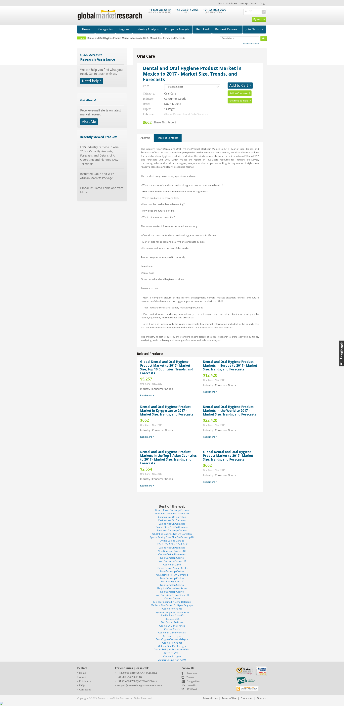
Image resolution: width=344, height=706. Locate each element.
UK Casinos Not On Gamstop (172, 574)
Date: (146, 103)
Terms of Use (229, 698)
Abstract (145, 137)
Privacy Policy (210, 698)
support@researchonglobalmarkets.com (139, 685)
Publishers (231, 3)
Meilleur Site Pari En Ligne (172, 646)
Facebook (192, 673)
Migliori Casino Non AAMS (172, 660)
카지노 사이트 (172, 618)
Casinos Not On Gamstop (172, 517)
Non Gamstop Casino (172, 557)
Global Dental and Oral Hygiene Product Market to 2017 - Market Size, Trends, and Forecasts (228, 455)
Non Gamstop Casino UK (172, 561)
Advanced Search (251, 43)
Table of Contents (168, 137)
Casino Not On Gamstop (172, 523)
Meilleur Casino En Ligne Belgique (172, 602)
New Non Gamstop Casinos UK (172, 513)
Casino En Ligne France (172, 625)
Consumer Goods (175, 98)
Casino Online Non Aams (172, 554)
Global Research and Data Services (186, 114)
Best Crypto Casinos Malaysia (172, 639)
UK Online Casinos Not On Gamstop (172, 534)
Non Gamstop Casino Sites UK (172, 595)
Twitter (190, 677)
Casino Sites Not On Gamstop (172, 527)
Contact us (85, 689)
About (221, 3)
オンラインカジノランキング (172, 544)
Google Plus (193, 681)
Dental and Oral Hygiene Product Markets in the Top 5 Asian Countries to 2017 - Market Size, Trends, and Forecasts (168, 457)
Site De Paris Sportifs (172, 615)
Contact (254, 3)
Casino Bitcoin (172, 629)
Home (86, 29)
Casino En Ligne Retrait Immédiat (172, 649)
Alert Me (89, 121)
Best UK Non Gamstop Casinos (172, 510)
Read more (146, 395)
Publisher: (149, 114)
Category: (149, 93)
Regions (124, 29)
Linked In (191, 685)
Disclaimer (247, 698)
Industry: (148, 98)
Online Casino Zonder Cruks (172, 568)
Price (146, 86)
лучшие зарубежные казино (172, 612)
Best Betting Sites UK (172, 581)
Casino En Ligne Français (172, 632)
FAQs (82, 685)
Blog (262, 3)
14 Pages (169, 109)
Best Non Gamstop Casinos (172, 530)
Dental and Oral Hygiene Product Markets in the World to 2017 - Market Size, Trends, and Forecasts (229, 410)
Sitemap (243, 3)
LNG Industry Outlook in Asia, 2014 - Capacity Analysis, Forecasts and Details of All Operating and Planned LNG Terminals (99, 155)
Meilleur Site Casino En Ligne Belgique (172, 605)
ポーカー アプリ (172, 653)
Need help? (91, 80)
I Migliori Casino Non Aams (172, 588)
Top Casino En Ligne (172, 622)
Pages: (147, 109)
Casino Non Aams (172, 608)
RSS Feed (192, 689)
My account (259, 19)
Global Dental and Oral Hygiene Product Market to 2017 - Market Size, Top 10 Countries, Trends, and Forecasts (166, 367)
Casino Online (172, 598)
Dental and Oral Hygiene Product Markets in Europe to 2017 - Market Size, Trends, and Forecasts (230, 365)
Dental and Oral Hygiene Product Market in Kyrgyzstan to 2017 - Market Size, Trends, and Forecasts (166, 410)
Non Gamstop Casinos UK (172, 551)
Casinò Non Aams (172, 642)
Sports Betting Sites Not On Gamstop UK (172, 537)
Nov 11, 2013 (172, 103)
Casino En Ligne (172, 564)
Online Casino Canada (172, 540)
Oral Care (170, 93)
